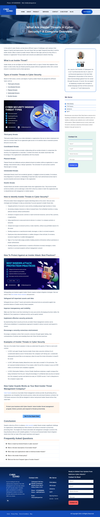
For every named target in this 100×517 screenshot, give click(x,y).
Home (23, 11)
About (29, 11)
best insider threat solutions (18, 294)
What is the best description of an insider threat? (22, 447)
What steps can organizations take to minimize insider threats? (26, 451)
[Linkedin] (78, 65)
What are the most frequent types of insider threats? (23, 459)
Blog (71, 11)
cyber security (29, 425)
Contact (55, 11)
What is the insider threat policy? (17, 455)
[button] (31, 444)
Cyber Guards (7, 393)
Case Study (64, 11)
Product (36, 11)
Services (46, 11)
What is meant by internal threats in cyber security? (23, 444)
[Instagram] (82, 65)
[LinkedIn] (91, 3)
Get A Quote (87, 11)
